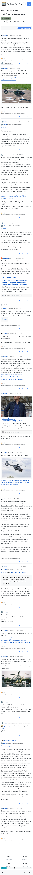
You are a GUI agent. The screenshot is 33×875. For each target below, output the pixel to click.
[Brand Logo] (4, 4)
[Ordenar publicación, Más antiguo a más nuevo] (3, 28)
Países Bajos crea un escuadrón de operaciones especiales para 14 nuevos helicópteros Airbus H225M (15, 282)
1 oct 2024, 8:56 (17, 124)
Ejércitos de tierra (6, 18)
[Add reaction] (19, 63)
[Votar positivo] (22, 63)
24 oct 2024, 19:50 (23, 726)
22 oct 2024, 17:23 (18, 393)
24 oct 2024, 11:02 (18, 656)
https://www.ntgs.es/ (7, 198)
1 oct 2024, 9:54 (17, 155)
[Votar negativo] (27, 63)
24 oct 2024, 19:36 (18, 702)
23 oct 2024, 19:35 (19, 498)
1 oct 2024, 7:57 (17, 68)
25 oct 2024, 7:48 (17, 808)
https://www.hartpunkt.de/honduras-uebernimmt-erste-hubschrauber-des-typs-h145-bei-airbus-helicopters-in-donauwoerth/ (16, 482)
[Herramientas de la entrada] (30, 63)
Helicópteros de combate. (19, 572)
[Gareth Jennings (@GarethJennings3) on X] (16, 406)
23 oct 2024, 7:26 (17, 452)
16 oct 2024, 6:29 (17, 333)
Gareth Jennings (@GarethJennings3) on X (12, 420)
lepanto (5, 308)
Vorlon (5, 35)
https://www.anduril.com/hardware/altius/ (13, 196)
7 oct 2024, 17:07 (19, 258)
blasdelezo (6, 258)
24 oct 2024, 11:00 (18, 630)
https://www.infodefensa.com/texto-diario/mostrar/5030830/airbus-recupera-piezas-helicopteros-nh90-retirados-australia (15, 377)
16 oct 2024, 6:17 (18, 308)
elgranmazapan (7, 726)
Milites (5, 124)
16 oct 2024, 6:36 (17, 356)
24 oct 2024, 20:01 (18, 743)
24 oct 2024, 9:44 (18, 612)
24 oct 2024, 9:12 (17, 569)
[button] (2, 872)
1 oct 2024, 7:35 (17, 35)
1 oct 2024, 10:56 (17, 226)
